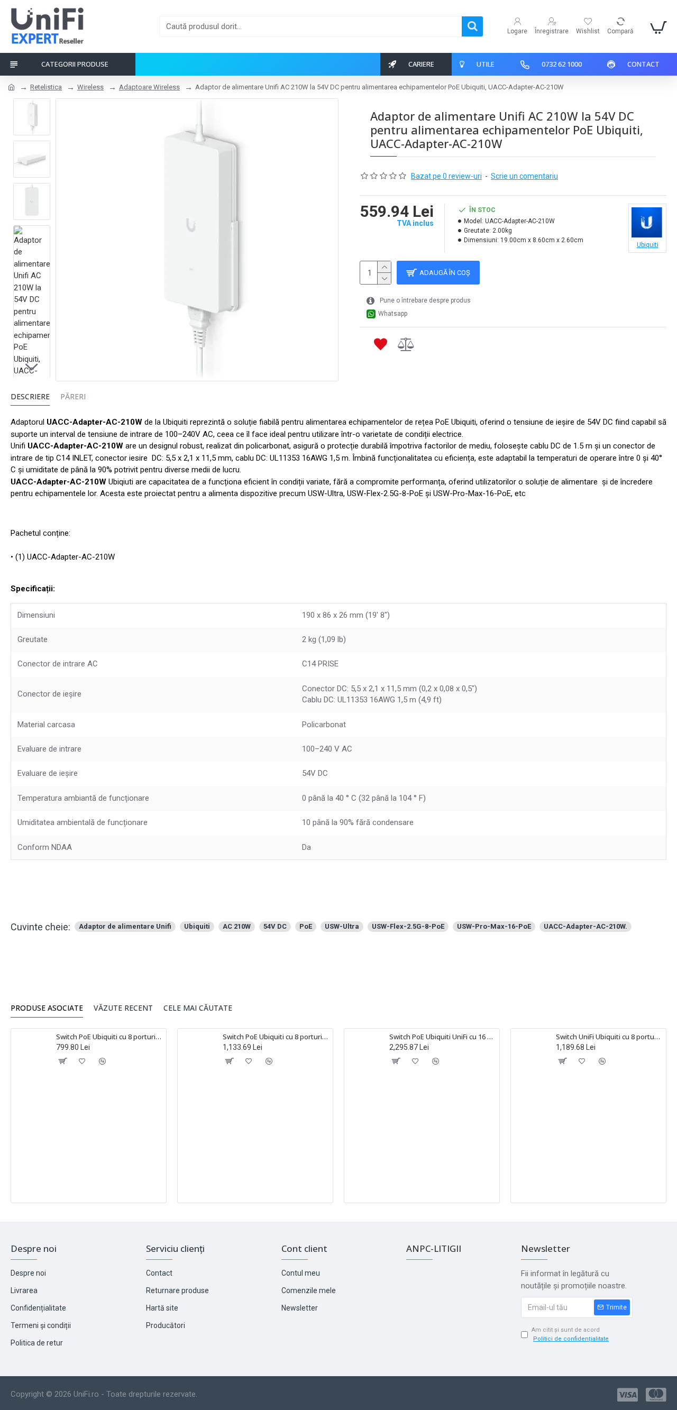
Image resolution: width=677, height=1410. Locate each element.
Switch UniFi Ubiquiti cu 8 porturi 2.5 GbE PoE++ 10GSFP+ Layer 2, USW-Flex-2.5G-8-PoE (609, 1036)
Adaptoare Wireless (149, 87)
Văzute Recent (123, 1008)
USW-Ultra (342, 926)
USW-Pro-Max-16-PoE (494, 926)
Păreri (73, 396)
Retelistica (46, 87)
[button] (31, 106)
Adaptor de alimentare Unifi (125, 926)
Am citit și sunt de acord (570, 1334)
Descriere (30, 396)
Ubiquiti (197, 926)
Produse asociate (47, 1008)
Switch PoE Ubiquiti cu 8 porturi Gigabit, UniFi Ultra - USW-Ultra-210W (276, 1036)
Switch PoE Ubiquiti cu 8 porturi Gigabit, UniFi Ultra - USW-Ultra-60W (109, 1036)
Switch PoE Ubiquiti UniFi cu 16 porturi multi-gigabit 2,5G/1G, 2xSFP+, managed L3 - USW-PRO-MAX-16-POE (442, 1036)
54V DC (275, 926)
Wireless (90, 87)
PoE (305, 926)
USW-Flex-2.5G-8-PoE (408, 926)
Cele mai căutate (197, 1008)
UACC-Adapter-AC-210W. (585, 926)
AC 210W (237, 926)
